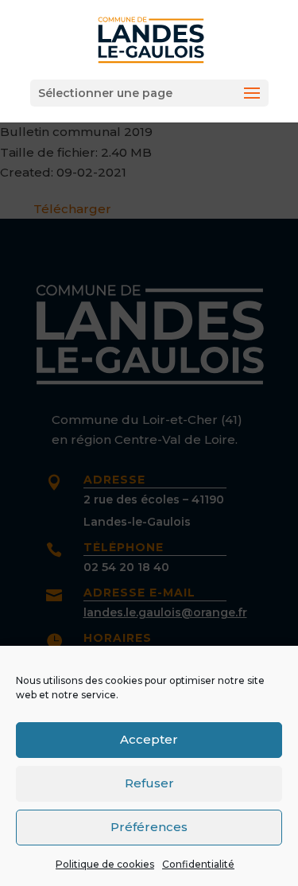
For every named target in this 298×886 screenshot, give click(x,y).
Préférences (149, 826)
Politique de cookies (105, 864)
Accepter (149, 739)
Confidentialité (198, 864)
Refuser (149, 783)
